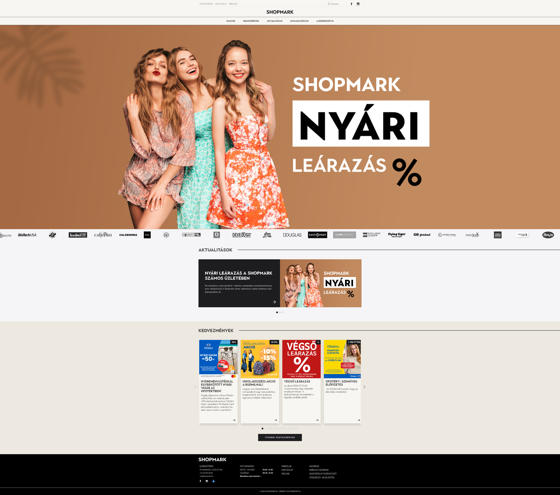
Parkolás (287, 466)
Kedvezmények (251, 21)
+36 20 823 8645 (206, 473)
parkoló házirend (319, 470)
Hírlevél (233, 4)
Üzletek (230, 21)
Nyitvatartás (206, 4)
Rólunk (286, 473)
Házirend (314, 466)
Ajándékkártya (325, 21)
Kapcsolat (221, 4)
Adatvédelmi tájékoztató (322, 473)
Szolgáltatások (299, 21)
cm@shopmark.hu (206, 476)
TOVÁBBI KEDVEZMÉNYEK (280, 437)
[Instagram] (358, 4)
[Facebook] (351, 4)
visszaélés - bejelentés (321, 477)
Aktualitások (274, 21)
